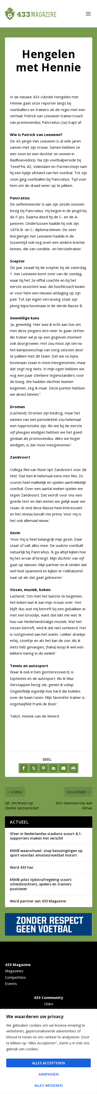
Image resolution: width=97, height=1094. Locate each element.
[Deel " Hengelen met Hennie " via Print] (73, 768)
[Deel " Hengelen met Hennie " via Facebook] (24, 768)
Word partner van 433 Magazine (38, 901)
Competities (15, 977)
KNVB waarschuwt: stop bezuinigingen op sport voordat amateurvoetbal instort (46, 852)
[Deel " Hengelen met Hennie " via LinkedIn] (53, 768)
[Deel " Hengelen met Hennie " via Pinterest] (43, 768)
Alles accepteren (48, 1063)
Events (11, 983)
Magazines (14, 970)
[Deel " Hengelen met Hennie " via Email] (63, 768)
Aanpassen (49, 1074)
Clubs (48, 1003)
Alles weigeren (48, 1085)
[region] (48, 1051)
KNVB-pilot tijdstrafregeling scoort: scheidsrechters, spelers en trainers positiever (41, 884)
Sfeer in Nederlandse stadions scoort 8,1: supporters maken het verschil (46, 836)
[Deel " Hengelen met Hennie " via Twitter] (34, 768)
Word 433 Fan (21, 867)
